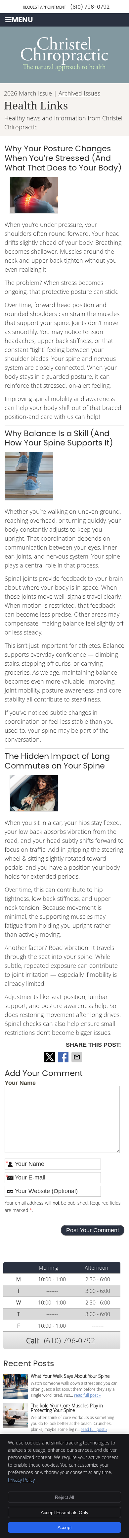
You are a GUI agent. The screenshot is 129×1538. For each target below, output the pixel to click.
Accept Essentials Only (64, 1512)
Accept (65, 1527)
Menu (22, 20)
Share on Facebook (64, 1057)
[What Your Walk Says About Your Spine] (15, 1387)
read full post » (87, 1395)
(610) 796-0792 (89, 7)
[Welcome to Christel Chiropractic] (64, 69)
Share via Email (77, 1057)
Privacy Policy (21, 1480)
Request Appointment (44, 7)
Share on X (50, 1057)
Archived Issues (79, 93)
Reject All (64, 1497)
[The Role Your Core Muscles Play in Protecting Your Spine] (15, 1416)
